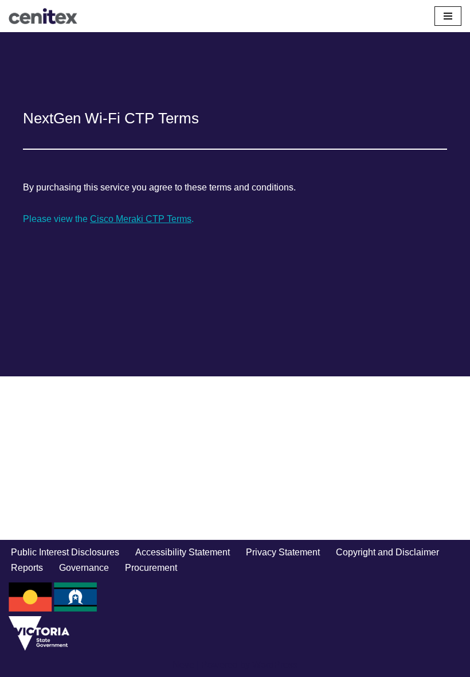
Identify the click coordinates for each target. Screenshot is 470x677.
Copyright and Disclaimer (387, 552)
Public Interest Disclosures (65, 552)
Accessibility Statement (182, 552)
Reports (27, 568)
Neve (183, 665)
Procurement (151, 568)
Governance (84, 568)
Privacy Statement (283, 552)
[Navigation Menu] (447, 16)
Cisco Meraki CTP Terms (140, 219)
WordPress (274, 665)
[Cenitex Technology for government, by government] (43, 16)
